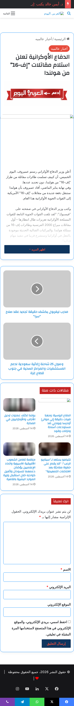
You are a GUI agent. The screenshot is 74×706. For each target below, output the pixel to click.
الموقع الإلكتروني (59, 604)
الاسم (65, 569)
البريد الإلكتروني (58, 587)
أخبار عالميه (43, 39)
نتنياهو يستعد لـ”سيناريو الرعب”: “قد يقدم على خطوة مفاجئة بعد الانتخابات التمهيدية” (56, 465)
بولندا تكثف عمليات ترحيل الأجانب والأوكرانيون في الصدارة (19, 419)
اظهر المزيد (38, 249)
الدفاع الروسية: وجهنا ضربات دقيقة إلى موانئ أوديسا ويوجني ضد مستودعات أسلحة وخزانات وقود (56, 423)
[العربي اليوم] (54, 13)
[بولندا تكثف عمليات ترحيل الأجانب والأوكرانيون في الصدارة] (19, 405)
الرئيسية (60, 39)
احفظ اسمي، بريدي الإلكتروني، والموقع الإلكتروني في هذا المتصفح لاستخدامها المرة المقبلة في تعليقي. (41, 628)
